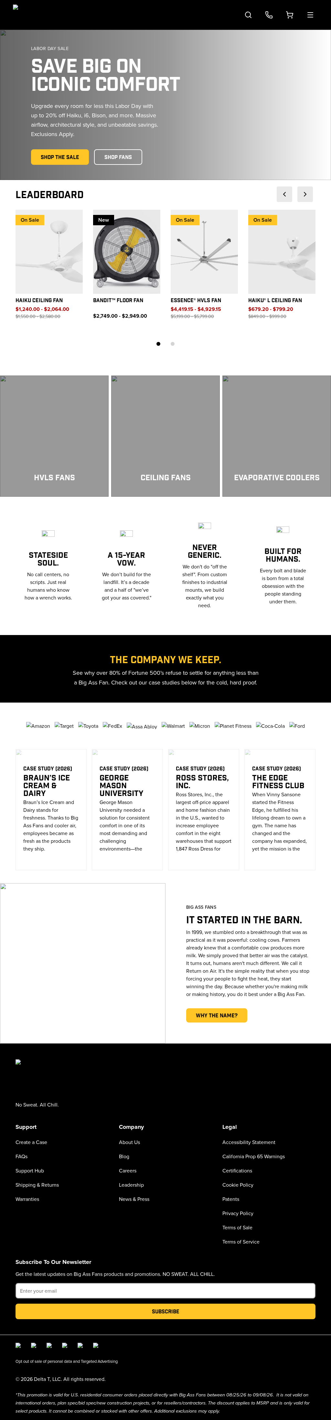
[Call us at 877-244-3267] (269, 15)
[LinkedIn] (50, 1347)
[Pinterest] (97, 1347)
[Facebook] (19, 1347)
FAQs (21, 1156)
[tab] (158, 344)
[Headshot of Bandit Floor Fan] (126, 252)
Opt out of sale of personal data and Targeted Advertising (67, 1361)
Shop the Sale (60, 157)
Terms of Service (241, 1241)
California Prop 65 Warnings (253, 1156)
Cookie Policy (237, 1184)
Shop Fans (118, 157)
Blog (124, 1156)
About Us (129, 1142)
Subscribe (165, 1311)
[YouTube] (66, 1347)
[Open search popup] (248, 15)
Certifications (237, 1170)
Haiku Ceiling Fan (39, 300)
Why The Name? (217, 1015)
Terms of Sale (237, 1227)
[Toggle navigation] (310, 15)
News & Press (134, 1199)
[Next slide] (305, 194)
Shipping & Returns (37, 1184)
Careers (127, 1170)
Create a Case (31, 1142)
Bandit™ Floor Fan (118, 300)
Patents (230, 1199)
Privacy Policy (237, 1213)
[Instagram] (35, 1347)
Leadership (131, 1184)
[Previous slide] (284, 194)
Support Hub (30, 1170)
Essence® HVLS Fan (196, 300)
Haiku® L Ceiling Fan (275, 300)
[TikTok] (81, 1347)
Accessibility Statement (248, 1142)
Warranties (27, 1199)
